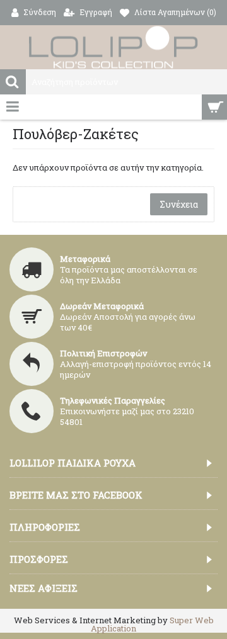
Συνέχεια (179, 204)
